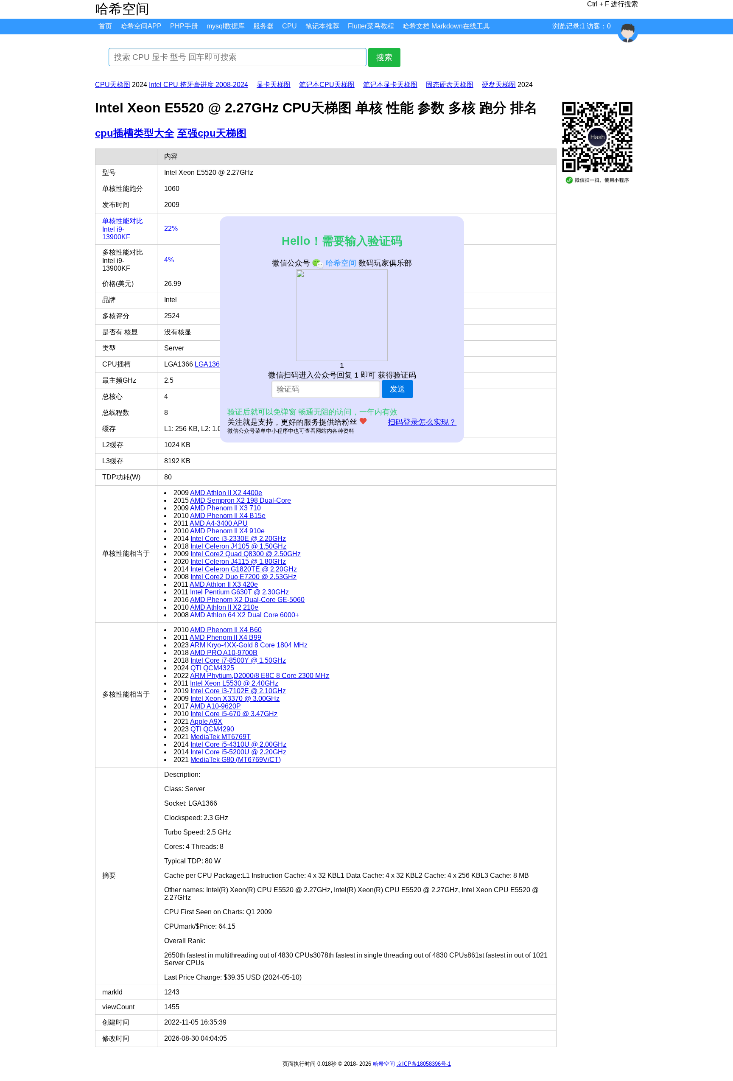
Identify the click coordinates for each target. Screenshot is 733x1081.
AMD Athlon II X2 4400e (226, 492)
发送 (397, 389)
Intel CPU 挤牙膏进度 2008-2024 (198, 84)
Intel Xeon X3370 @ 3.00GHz (235, 698)
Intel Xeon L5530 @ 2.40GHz (234, 683)
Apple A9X (206, 721)
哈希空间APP (141, 26)
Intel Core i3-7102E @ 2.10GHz (238, 691)
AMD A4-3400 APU (219, 523)
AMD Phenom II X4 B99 (225, 637)
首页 (105, 26)
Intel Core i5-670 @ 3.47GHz (233, 713)
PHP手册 (184, 26)
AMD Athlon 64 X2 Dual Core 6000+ (244, 615)
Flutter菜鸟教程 (371, 26)
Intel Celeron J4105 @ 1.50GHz (238, 546)
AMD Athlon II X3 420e (224, 584)
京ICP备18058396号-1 (424, 1064)
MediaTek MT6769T (220, 736)
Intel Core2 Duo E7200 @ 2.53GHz (243, 576)
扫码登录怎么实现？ (422, 422)
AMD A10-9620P (215, 706)
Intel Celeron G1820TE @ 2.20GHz (243, 569)
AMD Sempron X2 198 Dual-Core (240, 500)
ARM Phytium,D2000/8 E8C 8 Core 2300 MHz (259, 675)
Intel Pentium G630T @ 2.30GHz (239, 592)
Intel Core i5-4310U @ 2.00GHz (238, 744)
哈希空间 (384, 1064)
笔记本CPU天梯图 (327, 84)
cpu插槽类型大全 (134, 133)
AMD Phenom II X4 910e (227, 531)
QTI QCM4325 (212, 668)
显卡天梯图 (274, 84)
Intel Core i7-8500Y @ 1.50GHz (238, 660)
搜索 (384, 57)
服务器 (263, 26)
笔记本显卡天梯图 (390, 84)
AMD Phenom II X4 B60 (226, 629)
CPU (289, 26)
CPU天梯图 (112, 84)
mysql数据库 (226, 26)
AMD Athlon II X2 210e (224, 607)
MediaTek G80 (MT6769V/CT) (235, 759)
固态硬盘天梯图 (449, 84)
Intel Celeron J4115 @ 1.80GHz (238, 561)
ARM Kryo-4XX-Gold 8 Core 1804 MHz (249, 645)
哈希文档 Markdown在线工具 (446, 26)
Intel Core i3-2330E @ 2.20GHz (238, 538)
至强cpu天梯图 (211, 133)
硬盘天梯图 (499, 84)
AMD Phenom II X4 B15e (228, 515)
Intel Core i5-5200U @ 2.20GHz (238, 752)
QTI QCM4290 (212, 729)
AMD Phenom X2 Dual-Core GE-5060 (247, 599)
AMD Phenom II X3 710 (225, 508)
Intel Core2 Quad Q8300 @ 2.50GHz (245, 553)
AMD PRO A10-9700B (223, 652)
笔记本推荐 (322, 26)
